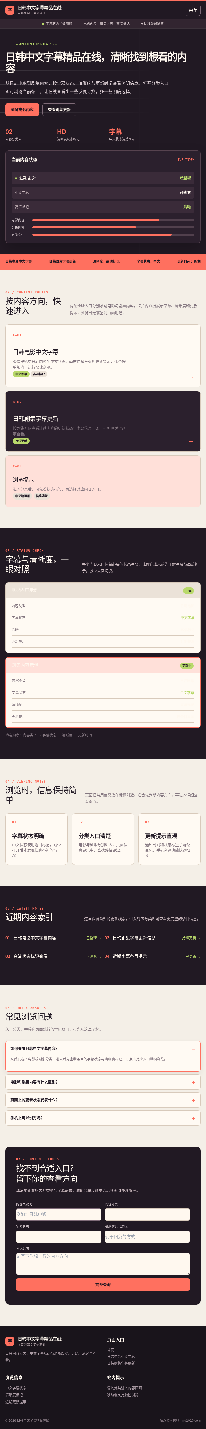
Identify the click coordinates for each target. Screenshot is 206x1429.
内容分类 (111, 1204)
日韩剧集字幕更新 (121, 1363)
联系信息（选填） (118, 1227)
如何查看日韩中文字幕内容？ (34, 1048)
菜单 (193, 10)
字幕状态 (22, 1227)
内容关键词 (24, 1204)
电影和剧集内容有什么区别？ (34, 1082)
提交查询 (103, 1284)
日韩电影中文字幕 (121, 1356)
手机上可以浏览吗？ (27, 1118)
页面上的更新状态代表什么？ (34, 1100)
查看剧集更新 (59, 109)
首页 (110, 1350)
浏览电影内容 (22, 109)
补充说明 (22, 1249)
